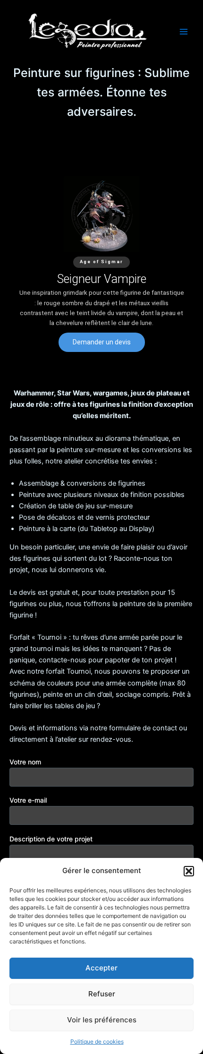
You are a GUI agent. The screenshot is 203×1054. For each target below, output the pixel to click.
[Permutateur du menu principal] (184, 32)
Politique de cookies (97, 1041)
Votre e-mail (28, 800)
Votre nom (25, 762)
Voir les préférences (101, 1019)
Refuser (101, 993)
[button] (189, 871)
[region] (101, 264)
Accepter (101, 967)
